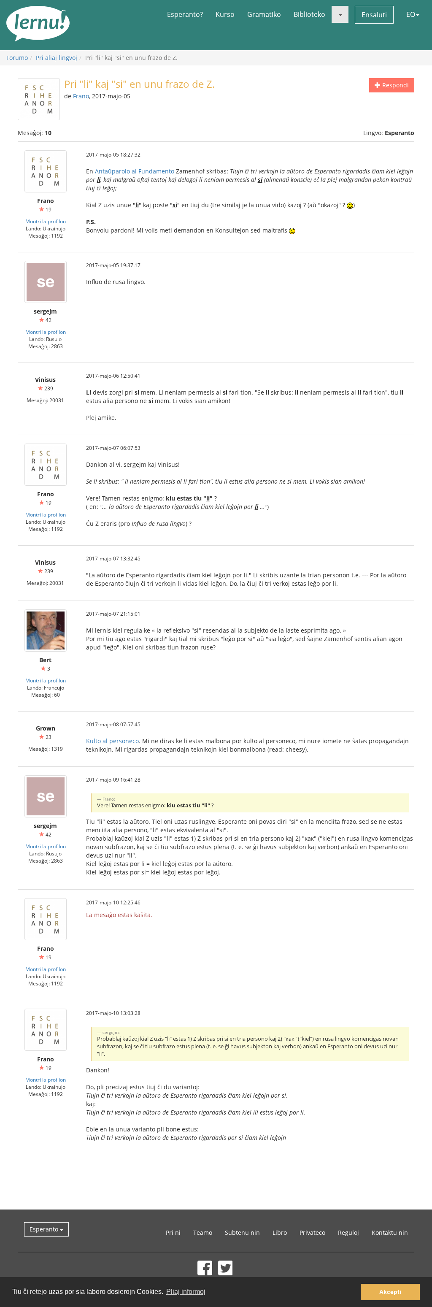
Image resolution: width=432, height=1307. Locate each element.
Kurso (225, 14)
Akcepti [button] (390, 1291)
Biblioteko (309, 14)
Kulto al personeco (112, 741)
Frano (81, 96)
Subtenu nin (242, 1233)
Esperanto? (185, 14)
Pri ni (173, 1233)
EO (410, 14)
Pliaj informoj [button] (185, 1291)
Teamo (202, 1233)
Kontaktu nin (390, 1233)
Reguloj (348, 1233)
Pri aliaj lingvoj (56, 58)
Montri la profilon (45, 221)
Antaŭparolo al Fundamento (134, 171)
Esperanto (45, 1229)
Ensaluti (374, 14)
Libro (280, 1233)
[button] (340, 14)
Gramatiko (264, 14)
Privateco (312, 1233)
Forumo (17, 58)
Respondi (395, 85)
